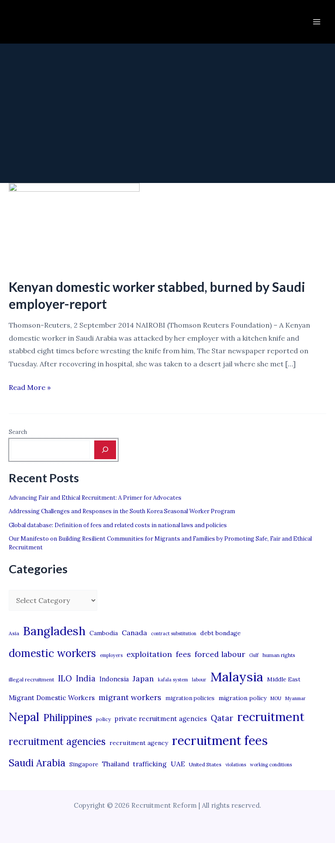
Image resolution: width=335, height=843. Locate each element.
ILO (65, 678)
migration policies (190, 697)
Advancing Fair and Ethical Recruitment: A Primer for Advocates (95, 497)
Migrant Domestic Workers (52, 698)
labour (199, 680)
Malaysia (236, 676)
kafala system (173, 680)
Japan (143, 679)
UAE (178, 763)
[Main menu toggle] (316, 21)
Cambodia (103, 633)
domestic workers (52, 653)
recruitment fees (220, 740)
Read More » (30, 388)
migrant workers (130, 697)
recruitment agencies (57, 741)
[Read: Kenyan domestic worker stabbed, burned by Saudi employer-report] (74, 224)
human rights (279, 655)
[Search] (105, 449)
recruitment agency (138, 743)
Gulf (254, 655)
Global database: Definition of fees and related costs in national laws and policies (118, 525)
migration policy (243, 698)
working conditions (271, 765)
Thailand (115, 764)
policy (103, 719)
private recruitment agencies (161, 718)
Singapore (83, 764)
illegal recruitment (31, 679)
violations (236, 765)
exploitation (149, 654)
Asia (14, 633)
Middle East (284, 679)
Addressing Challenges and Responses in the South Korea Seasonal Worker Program (122, 511)
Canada (134, 632)
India (86, 679)
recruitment (270, 716)
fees (183, 654)
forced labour (220, 654)
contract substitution (173, 633)
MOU (275, 698)
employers (111, 655)
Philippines (67, 717)
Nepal (24, 716)
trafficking (150, 764)
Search (18, 432)
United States (205, 764)
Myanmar (295, 698)
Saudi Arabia (37, 763)
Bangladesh (54, 630)
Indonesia (114, 679)
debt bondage (220, 633)
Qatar (222, 718)
